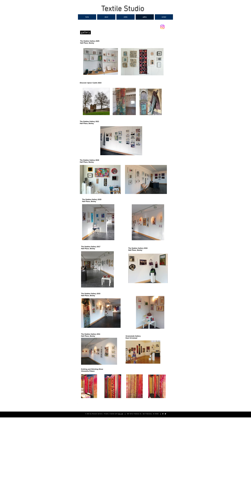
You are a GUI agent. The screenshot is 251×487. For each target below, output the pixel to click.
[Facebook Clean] (163, 414)
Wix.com (120, 414)
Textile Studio (122, 8)
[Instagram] (162, 27)
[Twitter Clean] (165, 414)
